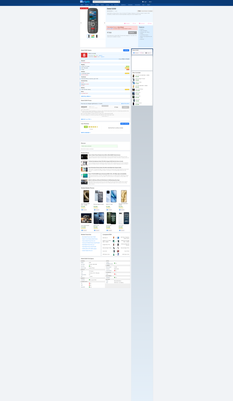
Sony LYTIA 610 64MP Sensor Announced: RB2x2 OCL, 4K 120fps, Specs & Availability (107, 173)
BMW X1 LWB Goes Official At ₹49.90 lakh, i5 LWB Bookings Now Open (104, 180)
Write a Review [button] (124, 123)
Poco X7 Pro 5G (138, 102)
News (82, 4)
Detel (151, 11)
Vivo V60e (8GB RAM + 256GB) (123, 204)
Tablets (102, 4)
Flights (148, 4)
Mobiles (97, 4)
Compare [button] (126, 50)
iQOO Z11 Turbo (109, 204)
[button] (105, 96)
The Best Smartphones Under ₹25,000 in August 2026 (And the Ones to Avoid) (105, 161)
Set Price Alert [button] (126, 103)
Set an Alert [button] (110, 28)
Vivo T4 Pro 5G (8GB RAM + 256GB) (85, 204)
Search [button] (131, 32)
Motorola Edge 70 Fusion (99, 204)
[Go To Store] (84, 107)
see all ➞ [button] (100, 55)
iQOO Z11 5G (96, 225)
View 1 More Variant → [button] (85, 109)
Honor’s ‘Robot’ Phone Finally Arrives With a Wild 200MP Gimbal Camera (104, 155)
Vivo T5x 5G (108, 225)
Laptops (107, 4)
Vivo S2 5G (121, 225)
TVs (112, 4)
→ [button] (86, 119)
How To (92, 4)
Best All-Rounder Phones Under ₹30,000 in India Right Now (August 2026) (104, 167)
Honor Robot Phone (85, 225)
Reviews (87, 4)
